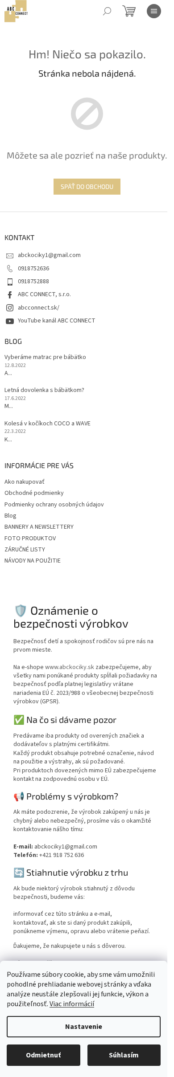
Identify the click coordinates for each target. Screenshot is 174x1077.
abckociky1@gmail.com (49, 255)
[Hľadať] (107, 11)
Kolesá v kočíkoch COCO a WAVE (47, 424)
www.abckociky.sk (69, 667)
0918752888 (33, 281)
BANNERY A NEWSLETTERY (39, 526)
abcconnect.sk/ (38, 307)
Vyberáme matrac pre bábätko (45, 357)
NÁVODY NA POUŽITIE (32, 560)
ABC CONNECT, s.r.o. (44, 294)
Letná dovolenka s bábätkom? (44, 390)
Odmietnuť (43, 1055)
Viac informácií (72, 1004)
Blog (10, 515)
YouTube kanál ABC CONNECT (56, 320)
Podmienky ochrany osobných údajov (54, 504)
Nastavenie (83, 1027)
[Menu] (154, 11)
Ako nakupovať (24, 481)
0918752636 (33, 268)
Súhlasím (124, 1055)
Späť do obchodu (87, 186)
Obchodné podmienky (34, 493)
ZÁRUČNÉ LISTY (24, 549)
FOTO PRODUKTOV (30, 538)
